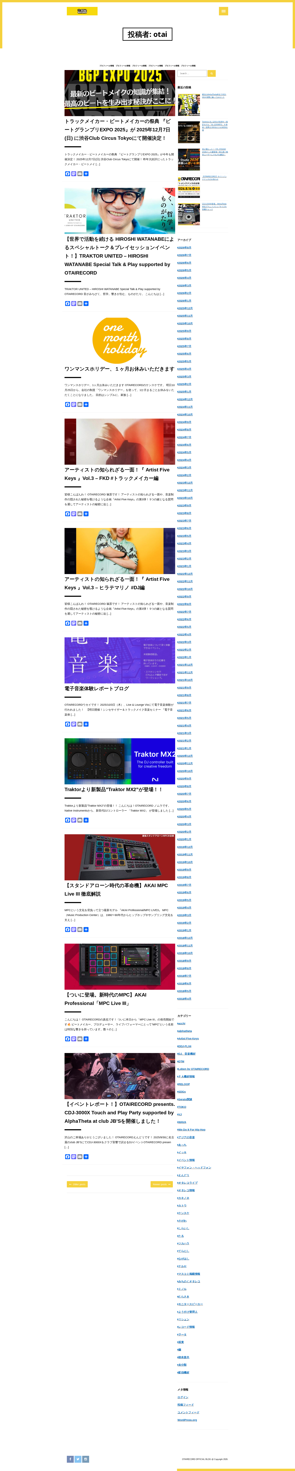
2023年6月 (184, 528)
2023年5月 (184, 535)
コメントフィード (188, 1412)
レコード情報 (186, 1326)
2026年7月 (184, 255)
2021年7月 (184, 702)
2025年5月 (184, 361)
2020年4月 (184, 816)
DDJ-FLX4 (184, 1046)
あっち (182, 1144)
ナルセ (182, 1266)
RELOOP (184, 1084)
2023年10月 (185, 498)
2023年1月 (184, 566)
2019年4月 (184, 907)
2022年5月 (184, 626)
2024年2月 (184, 475)
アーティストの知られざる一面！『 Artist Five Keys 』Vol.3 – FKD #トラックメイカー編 (117, 474)
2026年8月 (184, 247)
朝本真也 (183, 1357)
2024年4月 (184, 460)
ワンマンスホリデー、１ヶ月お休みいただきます (120, 369)
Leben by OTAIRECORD (193, 1069)
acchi (181, 1023)
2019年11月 (185, 854)
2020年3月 (184, 824)
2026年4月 (184, 277)
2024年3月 (184, 467)
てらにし (183, 1251)
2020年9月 (184, 778)
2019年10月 (185, 862)
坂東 (181, 1342)
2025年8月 (184, 338)
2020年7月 (184, 793)
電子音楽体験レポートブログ (97, 688)
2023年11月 (185, 490)
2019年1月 (184, 930)
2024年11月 (185, 406)
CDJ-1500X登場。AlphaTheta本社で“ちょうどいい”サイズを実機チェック (214, 206)
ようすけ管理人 (187, 1311)
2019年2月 (184, 922)
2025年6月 (184, 353)
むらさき (183, 1296)
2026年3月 (184, 285)
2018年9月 (184, 960)
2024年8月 (184, 429)
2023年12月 (185, 482)
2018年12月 (185, 937)
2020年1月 (184, 839)
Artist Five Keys (188, 1038)
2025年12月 (185, 308)
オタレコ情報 (186, 1190)
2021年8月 (184, 695)
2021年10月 (185, 680)
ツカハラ (183, 1243)
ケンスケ (183, 1213)
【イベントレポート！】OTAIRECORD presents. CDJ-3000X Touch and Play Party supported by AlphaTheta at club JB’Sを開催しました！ (120, 1112)
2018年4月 (184, 998)
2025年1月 (184, 391)
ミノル (182, 1289)
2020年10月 (185, 771)
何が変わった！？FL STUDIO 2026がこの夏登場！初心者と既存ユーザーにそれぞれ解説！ (215, 152)
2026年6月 (184, 262)
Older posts (79, 1184)
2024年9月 (184, 422)
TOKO (182, 1106)
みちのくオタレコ (189, 1281)
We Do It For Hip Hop (191, 1129)
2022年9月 (184, 596)
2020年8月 (184, 786)
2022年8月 (184, 604)
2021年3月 (184, 733)
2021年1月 (184, 748)
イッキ (182, 1152)
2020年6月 (184, 801)
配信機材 (183, 1372)
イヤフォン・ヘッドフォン (194, 1167)
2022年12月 (185, 573)
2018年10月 (185, 953)
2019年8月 (184, 877)
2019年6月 (184, 892)
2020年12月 (185, 755)
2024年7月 (184, 437)
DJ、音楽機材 (186, 1053)
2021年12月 (185, 664)
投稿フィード (185, 1404)
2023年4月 (184, 543)
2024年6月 (184, 444)
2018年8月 (184, 968)
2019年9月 (184, 869)
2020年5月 (184, 809)
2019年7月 (184, 885)
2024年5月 (184, 452)
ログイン (182, 1397)
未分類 (182, 1364)
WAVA (182, 1122)
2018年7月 (184, 975)
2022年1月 (184, 657)
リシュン (183, 1319)
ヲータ (182, 1334)
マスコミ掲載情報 (189, 1273)
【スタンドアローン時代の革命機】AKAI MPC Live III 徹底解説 (116, 890)
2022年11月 (185, 581)
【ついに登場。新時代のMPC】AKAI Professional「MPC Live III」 (105, 999)
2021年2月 (184, 740)
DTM (181, 1061)
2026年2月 (184, 293)
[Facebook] (70, 1459)
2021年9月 (184, 687)
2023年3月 (184, 551)
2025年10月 (185, 323)
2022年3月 (184, 642)
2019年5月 (184, 900)
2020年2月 (184, 831)
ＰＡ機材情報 (186, 1076)
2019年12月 (185, 847)
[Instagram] (85, 1459)
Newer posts (160, 1184)
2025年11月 (185, 315)
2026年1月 (184, 300)
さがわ (182, 1220)
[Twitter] (78, 1459)
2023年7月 (184, 520)
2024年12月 (185, 399)
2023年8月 (184, 513)
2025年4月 (184, 369)
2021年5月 (184, 718)
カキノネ (183, 1198)
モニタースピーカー (190, 1304)
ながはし (183, 1258)
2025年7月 (184, 346)
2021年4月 (184, 725)
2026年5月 (184, 270)
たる (181, 1236)
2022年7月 (184, 611)
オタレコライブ (187, 1182)
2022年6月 (184, 619)
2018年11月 (185, 945)
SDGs (182, 1091)
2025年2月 (184, 384)
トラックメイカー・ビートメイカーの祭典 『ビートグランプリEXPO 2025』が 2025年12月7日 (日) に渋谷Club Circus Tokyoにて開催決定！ (118, 129)
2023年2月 (184, 558)
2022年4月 (184, 634)
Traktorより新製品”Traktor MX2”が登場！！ (114, 789)
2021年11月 (185, 672)
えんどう (183, 1175)
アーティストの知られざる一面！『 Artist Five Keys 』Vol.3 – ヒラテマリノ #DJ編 (117, 583)
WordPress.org (187, 1420)
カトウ (182, 1205)
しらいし (183, 1228)
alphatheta (185, 1031)
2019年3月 (184, 915)
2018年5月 (184, 991)
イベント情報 (186, 1160)
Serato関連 (185, 1099)
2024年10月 (185, 414)
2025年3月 (184, 376)
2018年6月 (184, 983)
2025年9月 (184, 331)
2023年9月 (184, 505)
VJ (180, 1114)
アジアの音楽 (186, 1137)
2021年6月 (184, 710)
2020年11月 (185, 763)
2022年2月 (184, 649)
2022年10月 (185, 589)
